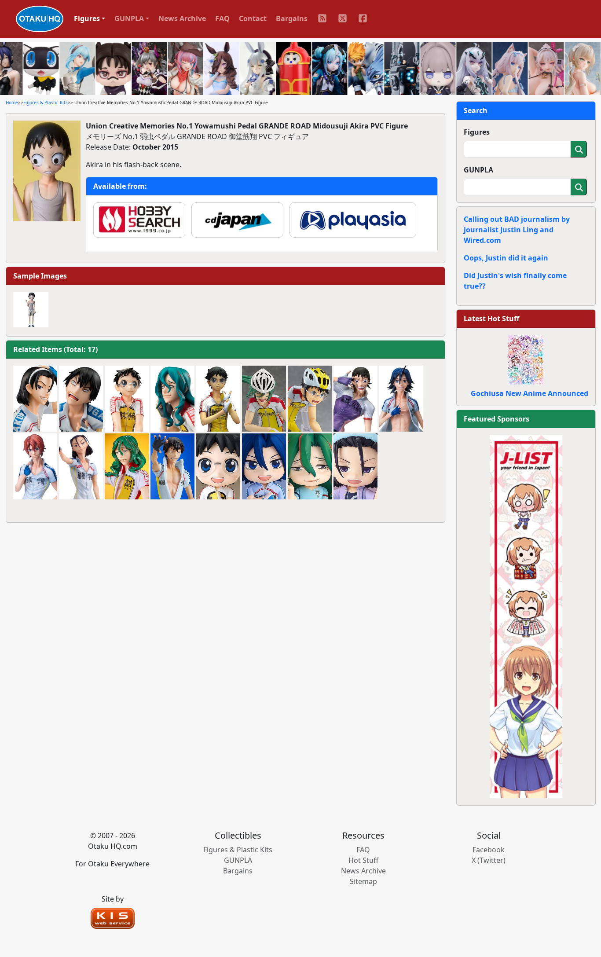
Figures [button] (87, 18)
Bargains (292, 18)
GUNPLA (478, 170)
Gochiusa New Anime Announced (529, 393)
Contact (253, 18)
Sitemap (363, 881)
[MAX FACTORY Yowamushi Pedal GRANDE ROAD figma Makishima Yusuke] (264, 398)
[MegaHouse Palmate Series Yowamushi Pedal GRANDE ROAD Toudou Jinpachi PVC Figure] (35, 398)
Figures (477, 132)
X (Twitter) (489, 860)
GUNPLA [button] (129, 18)
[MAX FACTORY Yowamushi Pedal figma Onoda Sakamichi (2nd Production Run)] (310, 398)
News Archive (182, 18)
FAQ (222, 18)
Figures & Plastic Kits (45, 102)
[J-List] (526, 616)
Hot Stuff (363, 860)
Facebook (489, 849)
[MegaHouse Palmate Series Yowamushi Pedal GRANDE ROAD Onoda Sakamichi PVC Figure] (127, 398)
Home (12, 102)
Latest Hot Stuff (491, 318)
